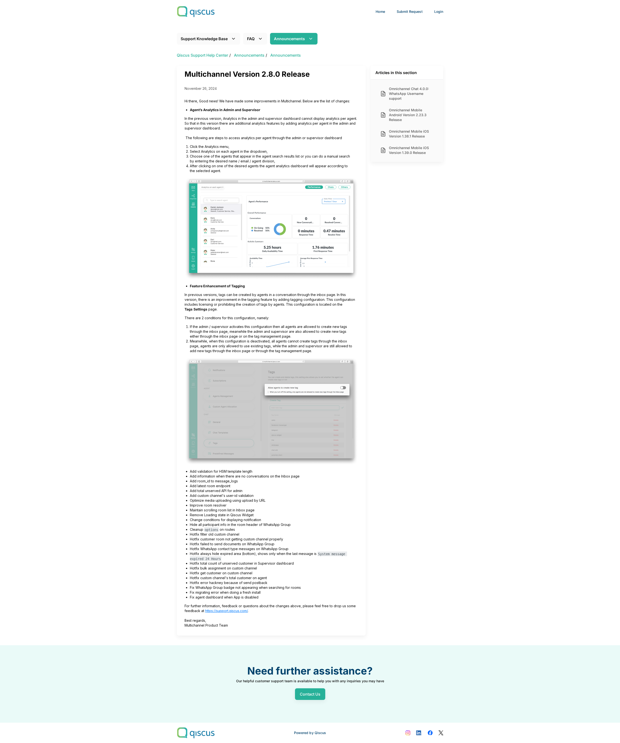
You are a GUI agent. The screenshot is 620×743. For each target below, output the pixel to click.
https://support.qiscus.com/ (226, 611)
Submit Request (410, 11)
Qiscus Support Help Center (202, 55)
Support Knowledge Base (204, 38)
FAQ (251, 38)
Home (380, 11)
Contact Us (310, 694)
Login (438, 11)
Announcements (289, 38)
